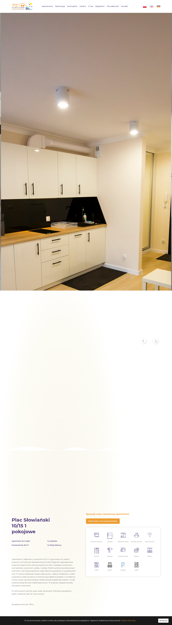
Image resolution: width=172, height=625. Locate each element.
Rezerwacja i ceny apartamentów (102, 521)
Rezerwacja (60, 6)
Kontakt (124, 6)
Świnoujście (72, 6)
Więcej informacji (128, 621)
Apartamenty (47, 6)
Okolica (83, 6)
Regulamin (100, 6)
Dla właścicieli (113, 6)
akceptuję (163, 621)
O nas (90, 6)
